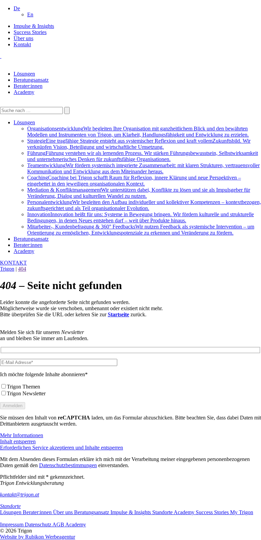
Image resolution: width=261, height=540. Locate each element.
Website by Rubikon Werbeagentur (37, 537)
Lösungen (24, 74)
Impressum (12, 524)
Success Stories (30, 32)
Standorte (10, 506)
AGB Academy (69, 524)
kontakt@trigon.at (19, 494)
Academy (24, 92)
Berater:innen (28, 86)
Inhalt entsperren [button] (18, 441)
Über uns (23, 38)
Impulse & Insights (34, 26)
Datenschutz (38, 524)
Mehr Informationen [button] (21, 435)
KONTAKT (13, 263)
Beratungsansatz (31, 80)
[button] (17, 8)
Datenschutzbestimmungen (68, 465)
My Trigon (241, 512)
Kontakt (22, 44)
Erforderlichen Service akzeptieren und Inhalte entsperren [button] (61, 447)
